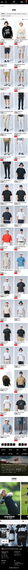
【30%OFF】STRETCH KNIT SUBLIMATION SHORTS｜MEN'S (21, 436)
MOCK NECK (14, 13)
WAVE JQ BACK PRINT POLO (19, 342)
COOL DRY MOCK (17, 295)
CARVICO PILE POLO (4, 246)
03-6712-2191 (5, 554)
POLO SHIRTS (9, 13)
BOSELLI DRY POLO (4, 224)
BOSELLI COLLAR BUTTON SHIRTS (6, 202)
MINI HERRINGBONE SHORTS (19, 64)
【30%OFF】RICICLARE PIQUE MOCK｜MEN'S (7, 40)
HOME (1, 6)
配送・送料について (18, 555)
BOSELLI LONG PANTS (18, 111)
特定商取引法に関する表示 (19, 563)
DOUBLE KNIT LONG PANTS (5, 180)
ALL (5, 13)
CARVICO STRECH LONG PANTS (6, 133)
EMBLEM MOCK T (17, 270)
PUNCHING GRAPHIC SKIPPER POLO (6, 270)
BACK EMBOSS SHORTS (4, 88)
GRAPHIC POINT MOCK (4, 295)
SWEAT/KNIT (19, 13)
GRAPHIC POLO (17, 318)
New (27, 19)
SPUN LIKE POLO (3, 365)
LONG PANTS (3, 15)
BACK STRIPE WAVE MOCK (19, 412)
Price (25, 19)
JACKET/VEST (24, 13)
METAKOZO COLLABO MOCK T (20, 365)
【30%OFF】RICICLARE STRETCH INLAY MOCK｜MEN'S (20, 40)
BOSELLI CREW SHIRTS (18, 180)
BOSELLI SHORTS (3, 64)
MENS (3, 6)
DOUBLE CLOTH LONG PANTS (19, 157)
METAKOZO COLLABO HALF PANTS (6, 111)
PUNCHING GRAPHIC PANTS (19, 88)
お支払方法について (18, 553)
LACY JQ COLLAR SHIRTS (5, 436)
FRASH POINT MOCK (4, 342)
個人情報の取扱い (18, 562)
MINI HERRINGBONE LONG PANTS (20, 133)
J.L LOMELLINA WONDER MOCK (20, 246)
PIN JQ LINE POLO (3, 318)
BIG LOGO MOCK (3, 412)
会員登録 (3, 562)
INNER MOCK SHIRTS (4, 389)
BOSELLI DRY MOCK (18, 224)
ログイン (3, 563)
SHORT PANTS (8, 15)
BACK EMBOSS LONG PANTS (5, 157)
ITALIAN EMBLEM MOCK (18, 389)
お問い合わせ (17, 564)
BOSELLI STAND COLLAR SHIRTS (20, 202)
